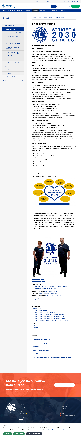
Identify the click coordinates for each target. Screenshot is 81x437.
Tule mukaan (75, 6)
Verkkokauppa (43, 1)
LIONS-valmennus (52, 10)
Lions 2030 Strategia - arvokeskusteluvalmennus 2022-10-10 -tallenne (50, 320)
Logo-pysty (35, 327)
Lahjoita (49, 1)
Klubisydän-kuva (36, 299)
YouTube (64, 413)
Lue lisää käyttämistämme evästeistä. (55, 429)
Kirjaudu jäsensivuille (65, 1)
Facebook (64, 406)
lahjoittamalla (22, 413)
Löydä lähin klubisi (66, 6)
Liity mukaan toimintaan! (64, 385)
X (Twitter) (64, 408)
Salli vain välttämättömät (34, 433)
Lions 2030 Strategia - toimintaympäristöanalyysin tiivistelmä (48, 314)
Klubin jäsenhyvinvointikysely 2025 (41, 343)
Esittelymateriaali (36, 308)
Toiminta (28, 10)
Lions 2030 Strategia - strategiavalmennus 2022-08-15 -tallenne (48, 318)
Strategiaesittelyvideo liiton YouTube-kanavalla (44, 288)
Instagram (64, 411)
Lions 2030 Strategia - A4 (50, 291)
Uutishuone (19, 10)
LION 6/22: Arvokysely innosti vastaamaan (43, 353)
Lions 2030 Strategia (59, 17)
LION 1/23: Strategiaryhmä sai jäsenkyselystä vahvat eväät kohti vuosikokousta (52, 357)
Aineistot (42, 10)
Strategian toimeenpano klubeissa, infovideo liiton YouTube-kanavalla (50, 286)
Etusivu (4, 10)
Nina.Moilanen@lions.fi (38, 279)
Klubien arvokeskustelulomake (40, 310)
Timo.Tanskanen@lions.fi (38, 281)
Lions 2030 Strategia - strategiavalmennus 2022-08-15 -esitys (48, 316)
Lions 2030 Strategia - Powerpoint (48, 293)
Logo (33, 325)
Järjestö (35, 10)
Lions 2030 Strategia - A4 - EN (53, 295)
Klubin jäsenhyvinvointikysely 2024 (41, 339)
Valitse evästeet (19, 433)
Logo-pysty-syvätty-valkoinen (40, 331)
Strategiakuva (35, 301)
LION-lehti (54, 1)
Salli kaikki (7, 433)
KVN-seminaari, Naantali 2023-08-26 (41, 303)
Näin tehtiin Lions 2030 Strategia (41, 350)
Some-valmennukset (38, 361)
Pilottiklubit (36, 346)
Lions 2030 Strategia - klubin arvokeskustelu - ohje (45, 312)
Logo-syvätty (35, 329)
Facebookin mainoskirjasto (68, 415)
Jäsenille (62, 10)
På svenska (76, 1)
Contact (21, 419)
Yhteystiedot (35, 1)
